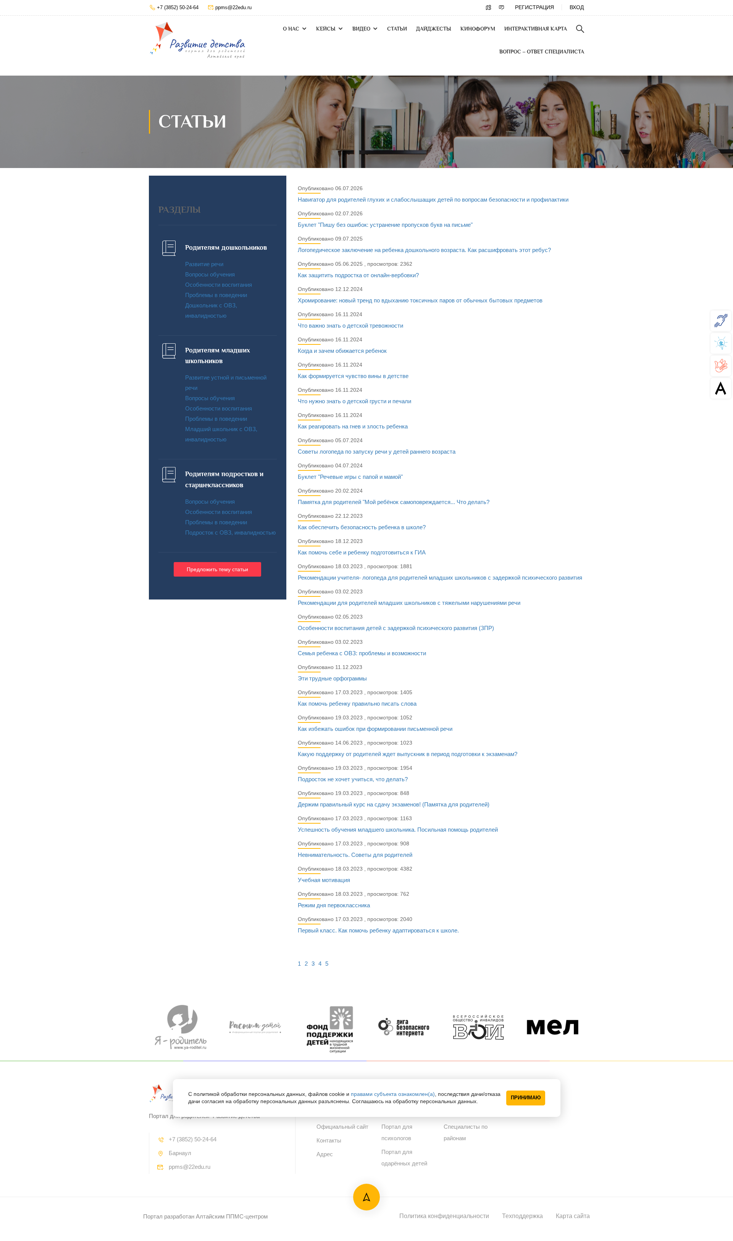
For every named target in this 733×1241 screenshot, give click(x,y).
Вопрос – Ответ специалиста (541, 52)
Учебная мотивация (324, 880)
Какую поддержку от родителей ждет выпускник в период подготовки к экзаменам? (407, 754)
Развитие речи (204, 264)
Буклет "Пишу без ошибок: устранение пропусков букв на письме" (385, 224)
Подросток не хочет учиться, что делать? (353, 779)
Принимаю (526, 1097)
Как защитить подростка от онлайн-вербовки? (358, 275)
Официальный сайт (342, 1126)
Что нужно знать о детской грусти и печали (354, 401)
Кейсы (326, 29)
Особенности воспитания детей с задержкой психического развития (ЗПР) (396, 628)
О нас (291, 29)
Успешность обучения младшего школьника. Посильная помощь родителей (398, 829)
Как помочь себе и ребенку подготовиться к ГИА (362, 552)
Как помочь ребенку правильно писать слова (357, 703)
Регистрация (534, 7)
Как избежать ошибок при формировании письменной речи (375, 729)
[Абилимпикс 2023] (720, 388)
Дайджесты (433, 29)
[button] (217, 569)
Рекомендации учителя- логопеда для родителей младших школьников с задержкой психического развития (440, 577)
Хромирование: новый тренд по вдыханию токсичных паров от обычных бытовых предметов (420, 300)
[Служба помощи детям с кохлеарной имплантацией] (720, 320)
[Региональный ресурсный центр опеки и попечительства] (720, 365)
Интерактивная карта (535, 29)
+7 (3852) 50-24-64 (178, 7)
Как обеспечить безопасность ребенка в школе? (362, 527)
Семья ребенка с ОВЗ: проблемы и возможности (362, 653)
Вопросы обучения (210, 274)
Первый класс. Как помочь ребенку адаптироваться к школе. (378, 930)
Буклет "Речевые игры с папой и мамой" (350, 476)
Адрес (324, 1154)
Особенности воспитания (218, 284)
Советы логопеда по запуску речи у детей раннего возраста (376, 451)
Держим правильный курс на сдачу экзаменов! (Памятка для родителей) (393, 804)
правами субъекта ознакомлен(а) (393, 1094)
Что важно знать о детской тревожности (350, 325)
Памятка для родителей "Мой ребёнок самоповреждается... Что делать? (393, 502)
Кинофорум (477, 29)
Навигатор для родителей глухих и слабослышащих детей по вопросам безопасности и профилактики (433, 199)
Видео (361, 29)
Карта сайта (573, 1216)
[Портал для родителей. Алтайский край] (197, 40)
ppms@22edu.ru (233, 7)
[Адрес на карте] (488, 7)
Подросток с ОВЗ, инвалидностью (230, 532)
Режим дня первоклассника (334, 905)
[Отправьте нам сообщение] (501, 7)
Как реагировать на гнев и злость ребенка (353, 426)
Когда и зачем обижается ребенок (342, 350)
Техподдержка (522, 1216)
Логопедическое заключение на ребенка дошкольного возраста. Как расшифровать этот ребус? (424, 250)
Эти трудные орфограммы (332, 678)
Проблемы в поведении (216, 295)
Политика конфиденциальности (444, 1216)
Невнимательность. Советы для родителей (355, 855)
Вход (577, 7)
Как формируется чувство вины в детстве (353, 376)
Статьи (397, 29)
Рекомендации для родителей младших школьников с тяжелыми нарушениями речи (409, 602)
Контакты (328, 1140)
